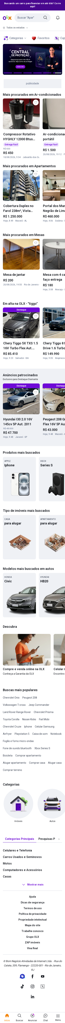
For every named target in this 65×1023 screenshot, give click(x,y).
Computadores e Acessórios (22, 870)
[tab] (19, 839)
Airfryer (7, 733)
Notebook (56, 733)
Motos (7, 863)
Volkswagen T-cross (14, 704)
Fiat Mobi (44, 719)
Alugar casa (55, 762)
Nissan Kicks (29, 719)
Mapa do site (32, 925)
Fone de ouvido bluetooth (17, 748)
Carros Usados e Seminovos (22, 857)
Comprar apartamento (28, 755)
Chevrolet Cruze (12, 726)
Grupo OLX (32, 936)
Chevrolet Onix (11, 697)
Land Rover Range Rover (17, 712)
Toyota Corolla (11, 719)
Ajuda (32, 896)
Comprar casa (37, 762)
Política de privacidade (32, 913)
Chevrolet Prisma (43, 712)
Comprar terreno (12, 770)
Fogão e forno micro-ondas (18, 741)
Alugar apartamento (14, 762)
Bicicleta (7, 755)
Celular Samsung (44, 726)
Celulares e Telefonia (17, 850)
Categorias (16, 38)
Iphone (28, 726)
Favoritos (43, 38)
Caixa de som (40, 733)
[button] (32, 17)
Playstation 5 (22, 733)
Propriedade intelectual (32, 919)
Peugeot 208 (29, 697)
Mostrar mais (35, 884)
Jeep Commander (39, 704)
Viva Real (32, 948)
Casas (7, 876)
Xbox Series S (42, 748)
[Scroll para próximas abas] (59, 839)
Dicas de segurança (32, 902)
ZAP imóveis (32, 942)
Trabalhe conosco (32, 931)
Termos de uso (32, 908)
